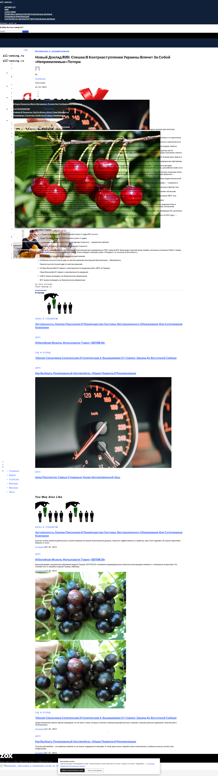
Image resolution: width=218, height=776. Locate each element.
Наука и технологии (19, 109)
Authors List (10, 7)
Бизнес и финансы (19, 59)
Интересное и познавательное (25, 73)
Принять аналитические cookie (72, 770)
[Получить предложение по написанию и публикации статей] (43, 765)
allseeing (40, 78)
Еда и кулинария (17, 97)
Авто (11, 86)
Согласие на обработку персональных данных (30, 19)
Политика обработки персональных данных (28, 14)
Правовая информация (17, 17)
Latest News (10, 12)
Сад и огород (15, 120)
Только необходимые (95, 770)
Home (7, 9)
